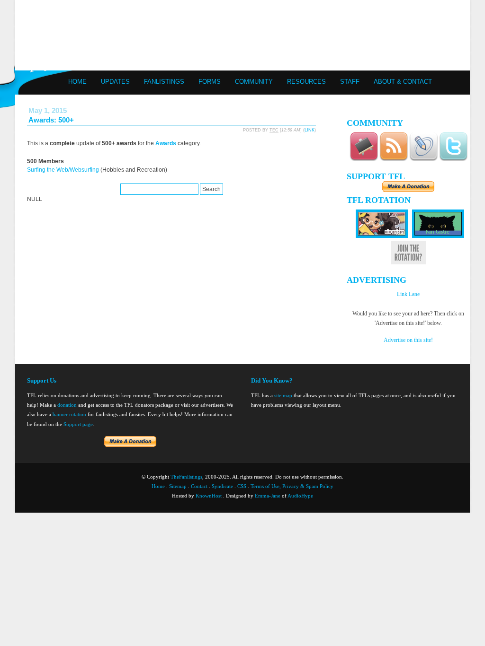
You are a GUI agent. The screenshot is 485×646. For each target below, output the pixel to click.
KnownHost (209, 495)
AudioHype (300, 495)
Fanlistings (164, 81)
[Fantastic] (438, 236)
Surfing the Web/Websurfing (63, 169)
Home (77, 81)
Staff (349, 81)
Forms (209, 81)
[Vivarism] (381, 236)
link (309, 130)
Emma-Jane (267, 495)
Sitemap (178, 486)
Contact (199, 486)
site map (283, 395)
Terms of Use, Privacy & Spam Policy (292, 486)
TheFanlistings (186, 477)
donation (67, 405)
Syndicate (222, 486)
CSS (241, 486)
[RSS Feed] (393, 159)
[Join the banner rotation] (408, 263)
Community (254, 81)
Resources (306, 81)
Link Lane (408, 294)
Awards (165, 143)
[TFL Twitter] (453, 159)
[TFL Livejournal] (423, 159)
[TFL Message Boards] (364, 159)
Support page (78, 424)
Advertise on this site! (408, 340)
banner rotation (69, 414)
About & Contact (403, 81)
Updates (115, 81)
